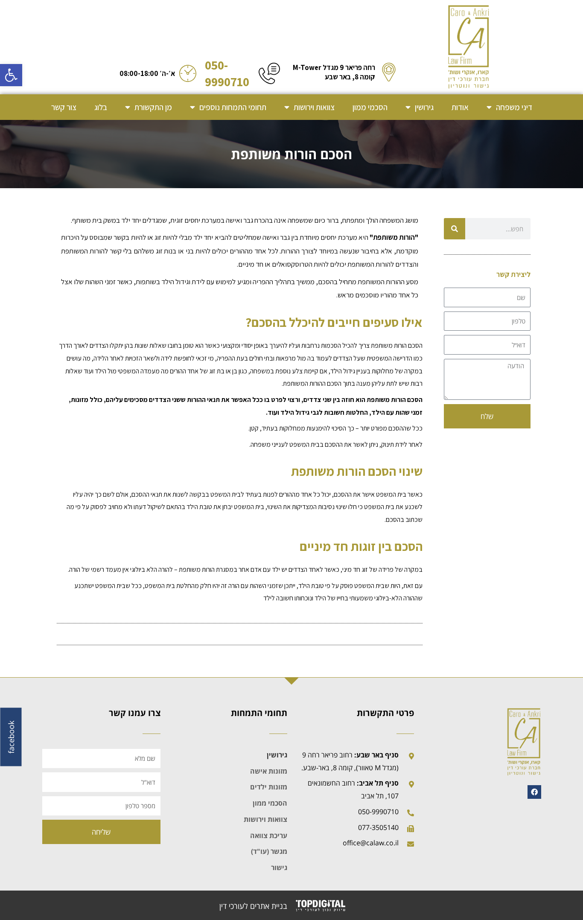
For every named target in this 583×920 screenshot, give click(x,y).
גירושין (424, 107)
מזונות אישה (268, 771)
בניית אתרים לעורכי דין (253, 906)
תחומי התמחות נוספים (232, 107)
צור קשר (63, 107)
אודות (460, 107)
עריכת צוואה (268, 835)
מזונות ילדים (268, 787)
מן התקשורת (153, 107)
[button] (11, 75)
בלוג (100, 107)
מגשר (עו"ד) (269, 851)
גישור (279, 867)
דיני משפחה (514, 107)
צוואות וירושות (314, 107)
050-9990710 (227, 73)
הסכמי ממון (370, 107)
